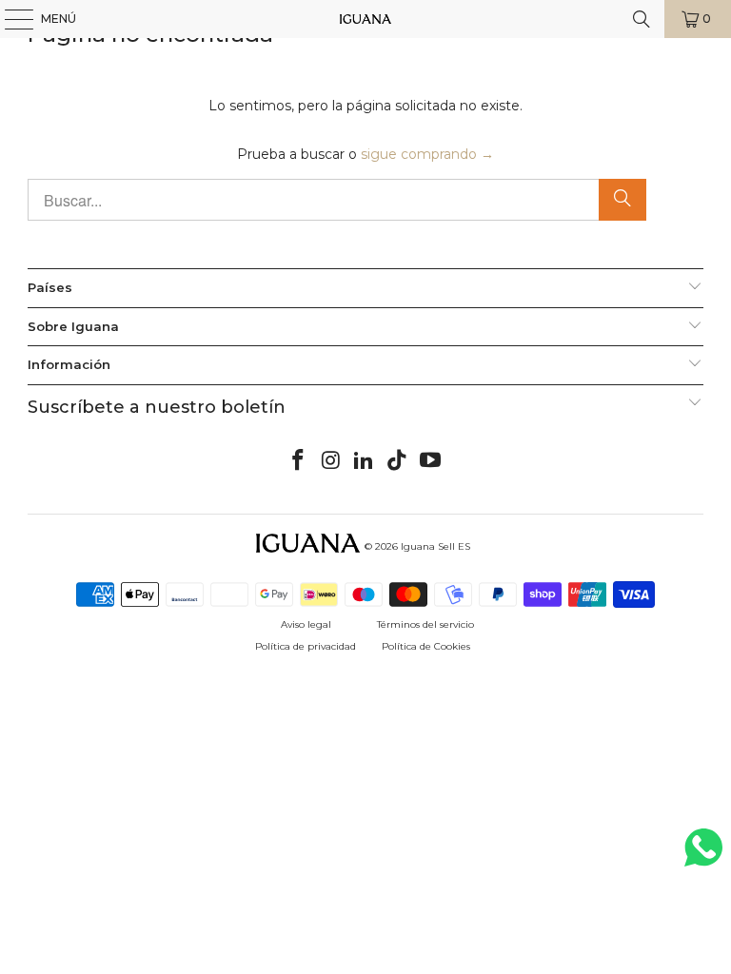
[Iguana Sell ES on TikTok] (398, 461)
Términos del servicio (425, 624)
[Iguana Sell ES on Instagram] (331, 461)
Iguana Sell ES (435, 546)
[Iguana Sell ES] (365, 19)
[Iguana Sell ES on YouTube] (431, 461)
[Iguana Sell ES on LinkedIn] (364, 461)
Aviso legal (306, 624)
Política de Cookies (426, 646)
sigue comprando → (427, 154)
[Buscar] (641, 19)
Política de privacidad (305, 646)
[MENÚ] (9, 19)
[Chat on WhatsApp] (703, 855)
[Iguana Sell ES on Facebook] (299, 461)
